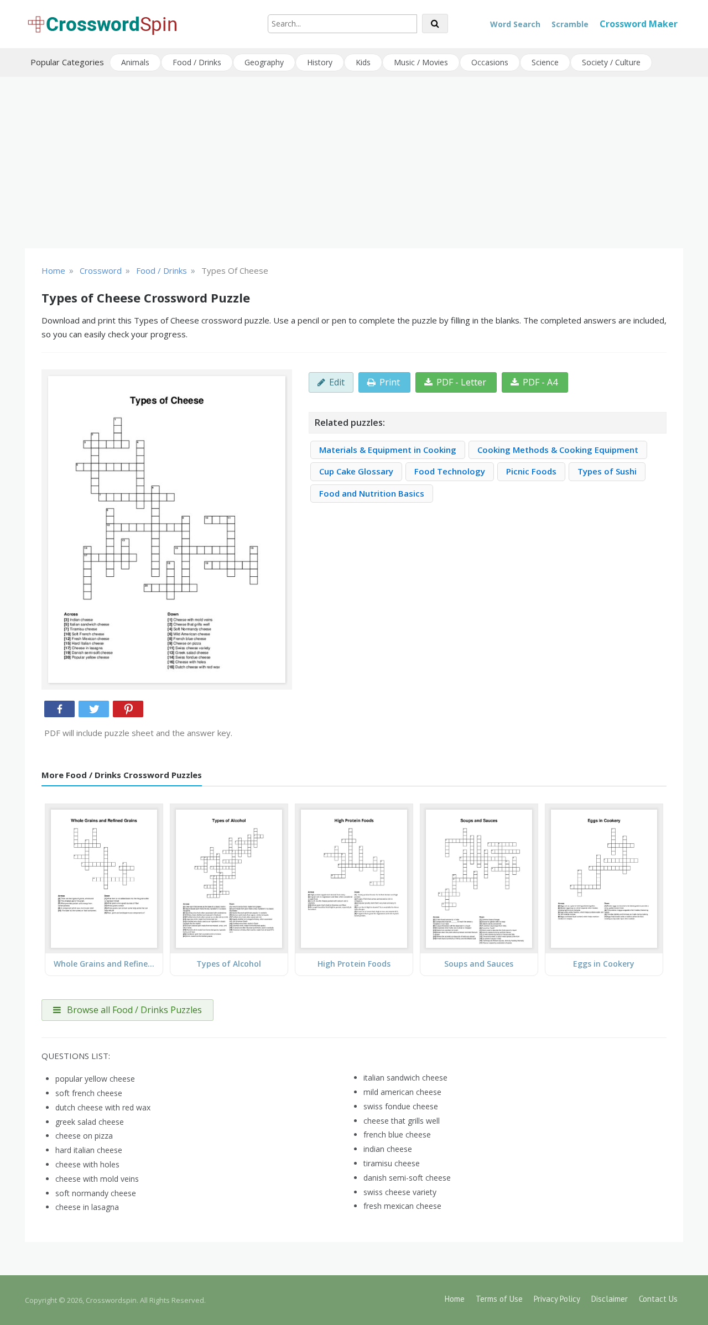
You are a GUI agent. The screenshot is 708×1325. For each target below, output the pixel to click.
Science (545, 62)
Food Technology (449, 471)
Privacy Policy (557, 1298)
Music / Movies (421, 62)
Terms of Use (499, 1298)
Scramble (570, 24)
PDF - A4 (540, 382)
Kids (363, 62)
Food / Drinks (197, 62)
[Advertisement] (354, 162)
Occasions (489, 62)
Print (389, 382)
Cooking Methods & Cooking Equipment (557, 449)
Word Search (515, 24)
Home (455, 1298)
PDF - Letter (461, 382)
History (319, 62)
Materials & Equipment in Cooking (387, 449)
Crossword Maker (639, 24)
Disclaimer (609, 1298)
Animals (135, 62)
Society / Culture (611, 62)
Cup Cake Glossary (356, 471)
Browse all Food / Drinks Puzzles (133, 1010)
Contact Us (658, 1298)
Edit (337, 382)
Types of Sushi (607, 471)
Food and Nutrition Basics (371, 493)
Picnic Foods (531, 471)
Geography (264, 62)
